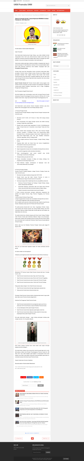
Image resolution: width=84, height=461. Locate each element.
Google (24, 377)
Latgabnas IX (56, 90)
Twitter (36, 377)
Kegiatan (55, 82)
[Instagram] (62, 35)
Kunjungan (56, 87)
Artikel (19, 14)
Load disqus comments (32, 433)
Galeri (55, 77)
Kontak (15, 449)
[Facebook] (58, 35)
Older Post (45, 438)
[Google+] (64, 35)
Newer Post (19, 438)
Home (16, 14)
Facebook (30, 377)
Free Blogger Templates (47, 459)
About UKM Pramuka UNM (19, 447)
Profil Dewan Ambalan (58, 92)
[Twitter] (60, 35)
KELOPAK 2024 (56, 84)
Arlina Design (39, 459)
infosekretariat (56, 79)
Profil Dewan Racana (58, 95)
